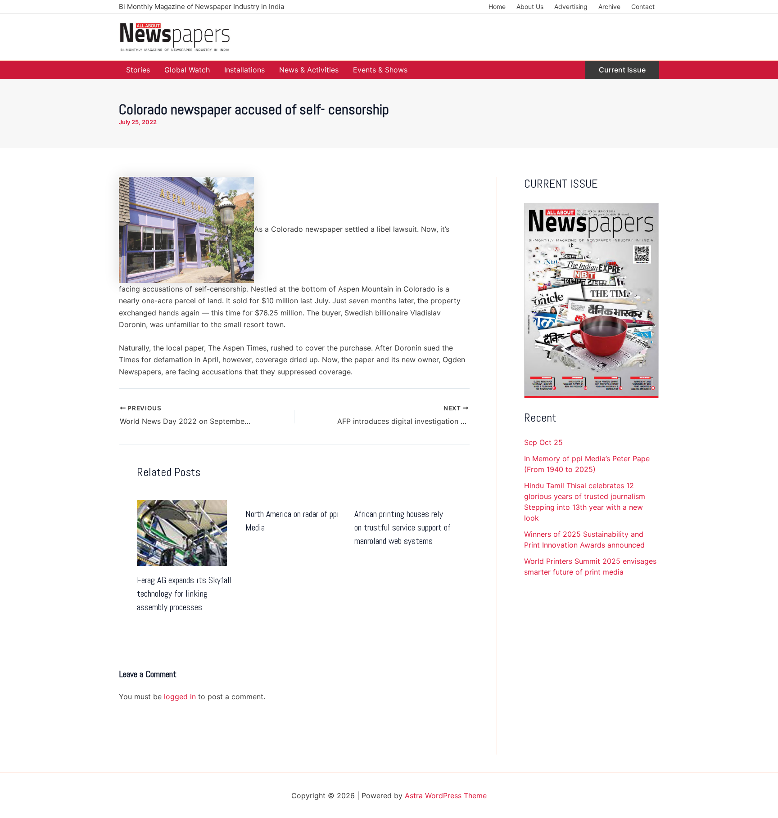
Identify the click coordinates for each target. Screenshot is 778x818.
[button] (622, 70)
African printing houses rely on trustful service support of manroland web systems (402, 527)
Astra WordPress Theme (446, 795)
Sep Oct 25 (543, 442)
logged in (180, 696)
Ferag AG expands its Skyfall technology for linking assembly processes (184, 593)
